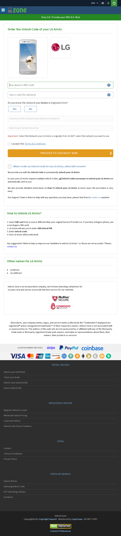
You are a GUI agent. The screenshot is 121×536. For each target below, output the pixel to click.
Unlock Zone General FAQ (16, 382)
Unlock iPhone (10, 481)
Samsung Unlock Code (14, 486)
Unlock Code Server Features (18, 426)
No (30, 109)
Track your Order (12, 377)
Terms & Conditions (35, 144)
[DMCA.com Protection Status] (60, 527)
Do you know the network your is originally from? (38, 102)
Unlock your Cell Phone (14, 372)
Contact (7, 448)
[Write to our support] (103, 3)
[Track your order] (108, 3)
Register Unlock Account (15, 410)
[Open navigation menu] (3, 10)
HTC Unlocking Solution (15, 491)
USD (93, 3)
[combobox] (60, 118)
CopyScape (77, 519)
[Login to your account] (114, 3)
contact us (96, 197)
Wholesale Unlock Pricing (15, 415)
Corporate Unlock (12, 420)
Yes (14, 109)
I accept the (28, 144)
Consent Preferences (60, 531)
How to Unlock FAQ (12, 388)
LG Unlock (8, 497)
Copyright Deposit (48, 519)
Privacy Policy (10, 459)
